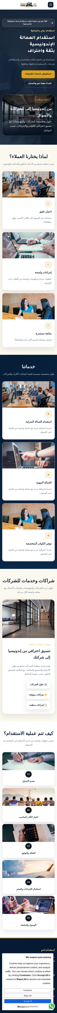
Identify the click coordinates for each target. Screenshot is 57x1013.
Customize (27, 990)
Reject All (28, 996)
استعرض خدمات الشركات (38, 74)
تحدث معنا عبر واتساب (39, 84)
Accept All (28, 1001)
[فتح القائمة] (50, 4)
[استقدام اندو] (28, 5)
